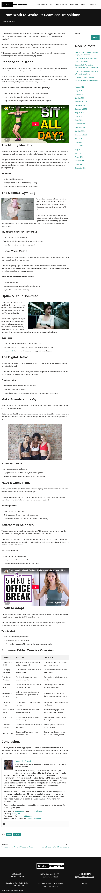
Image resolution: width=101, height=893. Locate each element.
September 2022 (81, 135)
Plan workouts (8, 351)
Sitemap (84, 883)
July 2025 (78, 91)
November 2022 (80, 127)
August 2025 (79, 87)
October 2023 (80, 105)
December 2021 (80, 168)
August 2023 (79, 113)
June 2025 (79, 94)
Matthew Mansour (25, 816)
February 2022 (80, 160)
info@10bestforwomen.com (84, 877)
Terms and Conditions (16, 876)
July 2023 (78, 116)
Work (9, 834)
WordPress (19, 890)
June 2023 (79, 120)
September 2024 (81, 102)
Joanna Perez (20, 811)
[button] (46, 4)
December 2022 (80, 124)
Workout (17, 834)
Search (77, 34)
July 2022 (78, 142)
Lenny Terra (17, 814)
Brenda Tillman (36, 811)
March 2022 (79, 157)
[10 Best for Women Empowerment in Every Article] (14, 4)
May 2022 (78, 149)
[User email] (4, 824)
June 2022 (79, 146)
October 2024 (80, 98)
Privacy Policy (17, 874)
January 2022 (80, 164)
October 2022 (80, 131)
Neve (3, 890)
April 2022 (78, 153)
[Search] (98, 4)
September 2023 (81, 109)
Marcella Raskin (10, 21)
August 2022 (79, 138)
